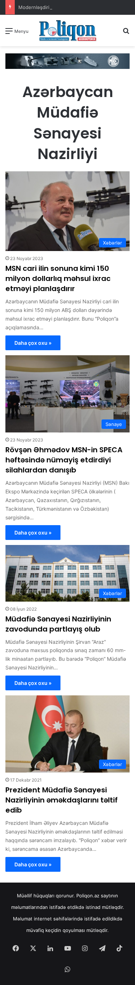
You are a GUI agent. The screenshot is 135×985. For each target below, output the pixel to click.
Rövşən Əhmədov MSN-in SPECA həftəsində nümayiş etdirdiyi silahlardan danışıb (63, 460)
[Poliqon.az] (67, 30)
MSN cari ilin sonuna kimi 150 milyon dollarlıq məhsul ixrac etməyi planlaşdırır (58, 278)
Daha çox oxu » (32, 343)
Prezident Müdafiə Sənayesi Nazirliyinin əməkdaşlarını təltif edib (61, 800)
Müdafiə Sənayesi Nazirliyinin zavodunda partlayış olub (58, 624)
